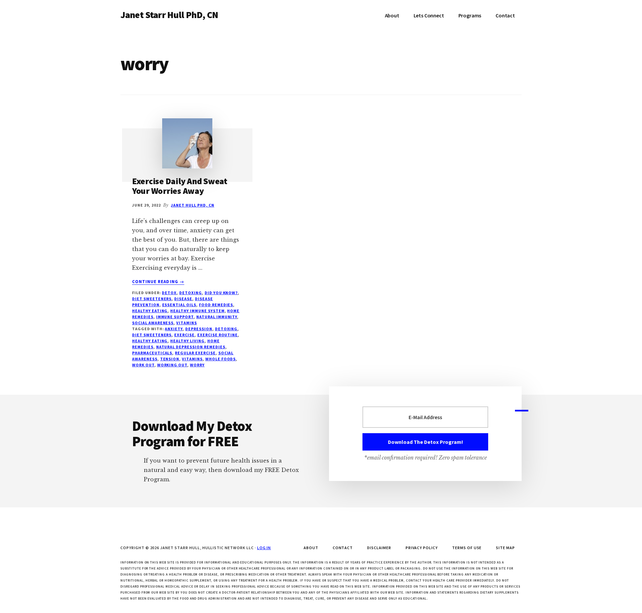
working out (172, 364)
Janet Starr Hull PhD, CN (169, 15)
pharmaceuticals (152, 352)
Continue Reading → (158, 282)
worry (197, 364)
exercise (184, 334)
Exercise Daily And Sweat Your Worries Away (179, 185)
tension (170, 358)
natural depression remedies (190, 346)
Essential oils (179, 304)
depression (198, 328)
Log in (264, 547)
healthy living (187, 340)
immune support (175, 316)
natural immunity (216, 316)
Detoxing (190, 292)
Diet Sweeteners (152, 298)
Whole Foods (220, 358)
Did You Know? (221, 292)
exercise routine (217, 334)
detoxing (226, 328)
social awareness (153, 322)
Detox (169, 292)
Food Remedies (216, 304)
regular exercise (195, 352)
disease (183, 298)
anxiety (174, 328)
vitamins (186, 322)
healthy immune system (197, 310)
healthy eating (150, 340)
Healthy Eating (150, 310)
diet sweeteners (152, 334)
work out (143, 364)
